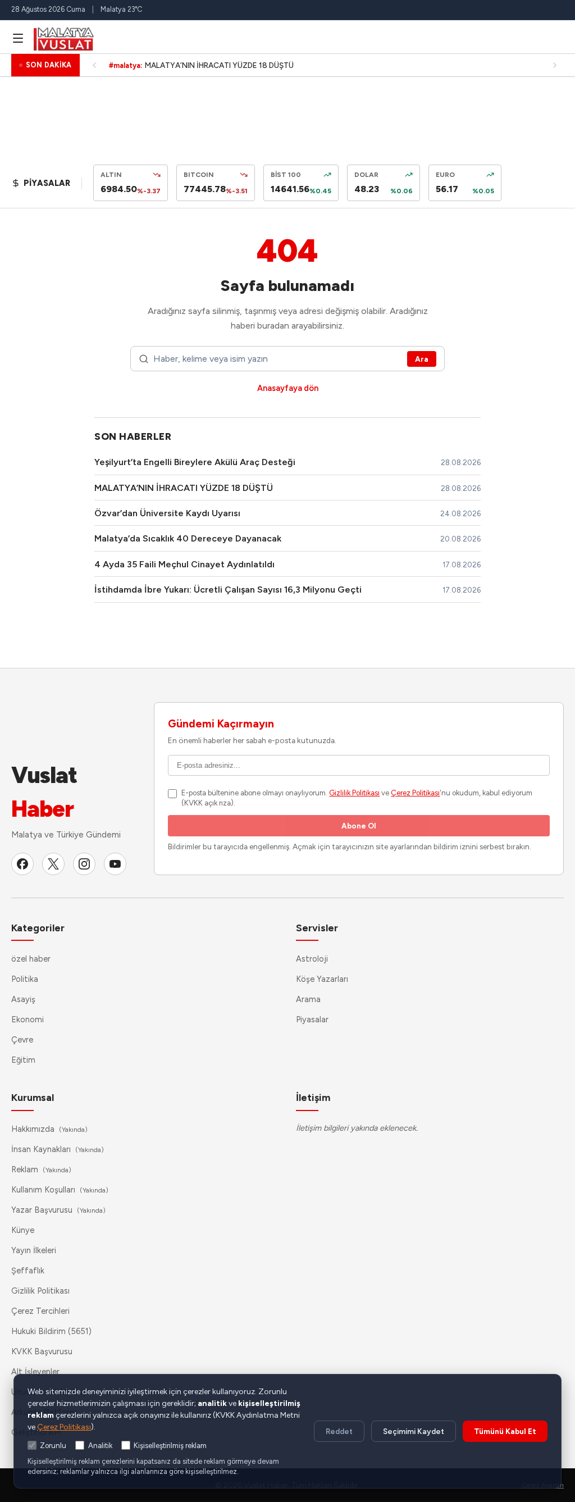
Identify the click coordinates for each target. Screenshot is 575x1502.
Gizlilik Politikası (354, 793)
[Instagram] (84, 864)
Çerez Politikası (415, 793)
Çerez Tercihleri (40, 1311)
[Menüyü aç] (18, 38)
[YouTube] (115, 864)
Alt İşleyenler (35, 1372)
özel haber (31, 959)
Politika (24, 979)
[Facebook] (22, 864)
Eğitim (23, 1060)
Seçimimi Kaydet (413, 1431)
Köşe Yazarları (322, 979)
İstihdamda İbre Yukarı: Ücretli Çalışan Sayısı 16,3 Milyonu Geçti (228, 589)
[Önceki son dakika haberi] (94, 65)
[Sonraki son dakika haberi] (555, 65)
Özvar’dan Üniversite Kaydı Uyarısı (167, 513)
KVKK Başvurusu (41, 1351)
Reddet (339, 1431)
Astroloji (312, 959)
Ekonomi (27, 1019)
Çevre (22, 1040)
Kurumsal (32, 1097)
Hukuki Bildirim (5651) (51, 1331)
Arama (308, 999)
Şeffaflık (27, 1271)
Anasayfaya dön (287, 388)
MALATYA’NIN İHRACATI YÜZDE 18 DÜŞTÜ (183, 488)
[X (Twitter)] (53, 864)
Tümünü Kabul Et (505, 1431)
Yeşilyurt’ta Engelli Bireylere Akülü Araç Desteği (194, 462)
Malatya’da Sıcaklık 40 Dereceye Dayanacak (187, 538)
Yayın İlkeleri (33, 1250)
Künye (22, 1230)
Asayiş (23, 999)
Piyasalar (312, 1019)
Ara (421, 358)
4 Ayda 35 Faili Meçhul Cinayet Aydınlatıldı (184, 564)
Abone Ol (358, 825)
